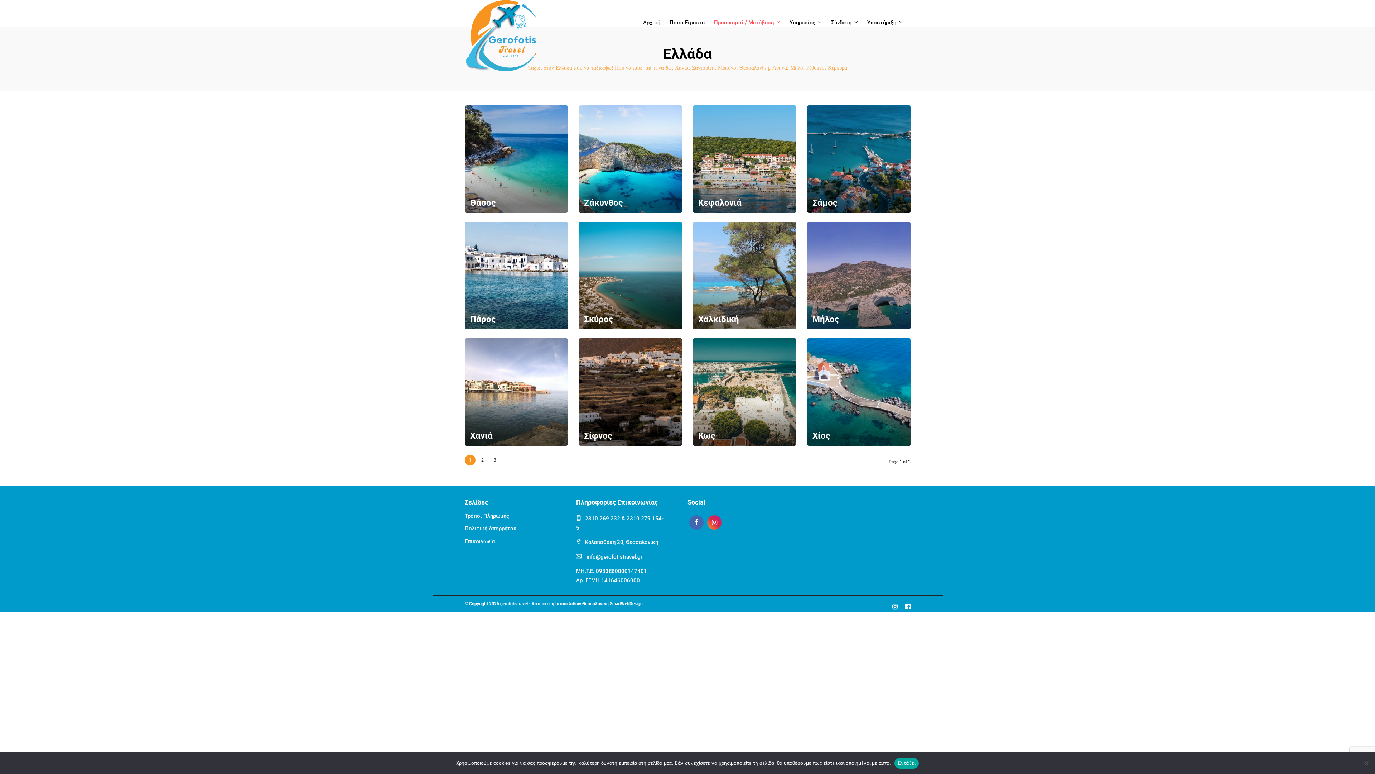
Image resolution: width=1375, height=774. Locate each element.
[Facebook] (696, 522)
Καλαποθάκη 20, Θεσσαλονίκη (621, 542)
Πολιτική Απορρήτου (490, 528)
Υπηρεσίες (802, 22)
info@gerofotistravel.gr (614, 557)
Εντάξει (907, 763)
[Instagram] (714, 522)
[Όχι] (1366, 763)
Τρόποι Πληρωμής (487, 516)
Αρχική (651, 22)
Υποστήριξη (881, 22)
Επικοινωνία (480, 541)
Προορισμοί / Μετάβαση (744, 22)
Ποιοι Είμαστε (687, 22)
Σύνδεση (841, 22)
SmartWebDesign (626, 603)
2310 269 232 (602, 518)
